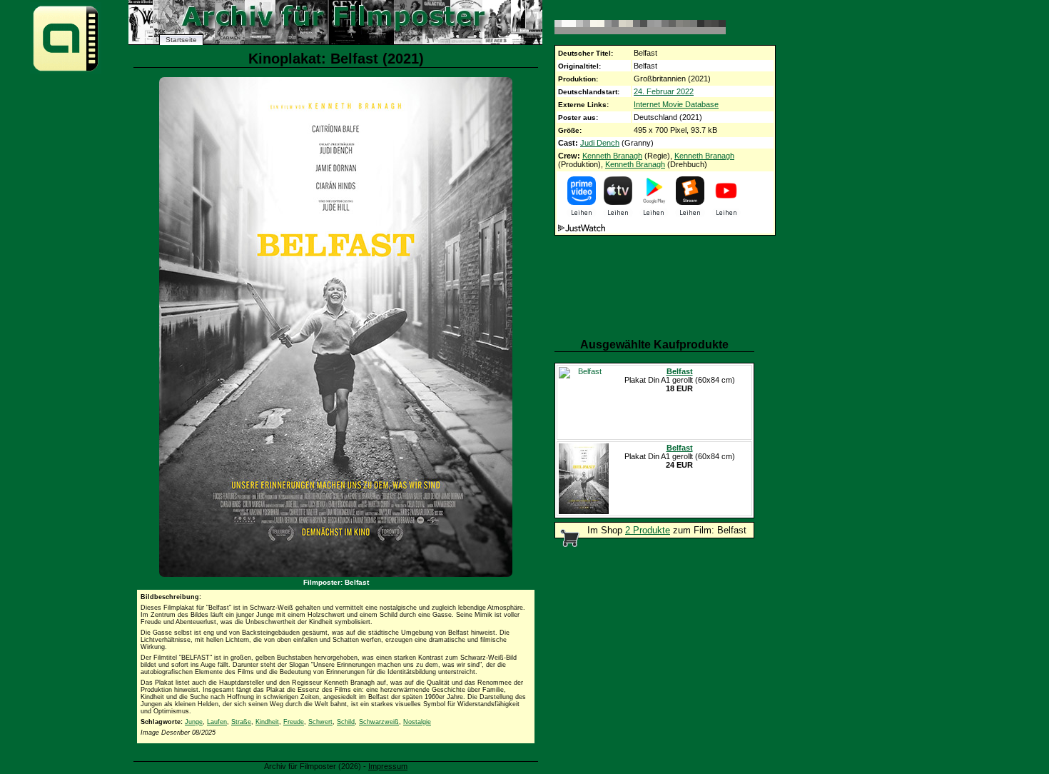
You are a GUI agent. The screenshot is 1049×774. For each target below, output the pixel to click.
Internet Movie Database (676, 104)
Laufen (217, 721)
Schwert (320, 721)
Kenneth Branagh (612, 155)
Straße (241, 721)
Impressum (387, 766)
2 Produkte (647, 530)
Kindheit (267, 721)
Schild (346, 721)
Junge (194, 721)
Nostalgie (417, 721)
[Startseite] (65, 70)
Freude (293, 721)
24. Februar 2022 (664, 91)
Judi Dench (599, 143)
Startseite (181, 40)
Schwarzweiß (379, 721)
